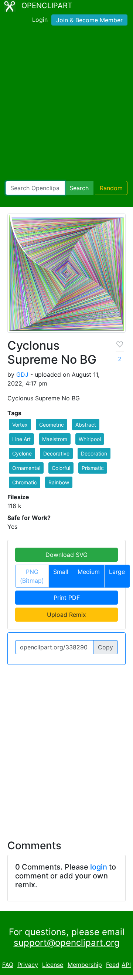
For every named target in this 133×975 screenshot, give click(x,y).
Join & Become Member (89, 20)
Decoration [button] (94, 453)
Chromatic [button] (24, 482)
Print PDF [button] (67, 597)
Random (111, 188)
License (52, 964)
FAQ (7, 964)
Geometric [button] (51, 424)
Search (79, 188)
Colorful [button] (61, 468)
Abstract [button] (85, 424)
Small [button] (60, 571)
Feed (112, 964)
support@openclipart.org (67, 942)
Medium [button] (89, 571)
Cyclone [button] (22, 453)
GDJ (22, 374)
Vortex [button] (20, 424)
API (126, 964)
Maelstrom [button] (54, 439)
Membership (85, 964)
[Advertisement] (66, 104)
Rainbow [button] (58, 482)
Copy (105, 647)
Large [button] (117, 571)
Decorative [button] (56, 453)
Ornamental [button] (26, 468)
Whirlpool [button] (90, 439)
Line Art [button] (21, 439)
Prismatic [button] (93, 468)
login (98, 867)
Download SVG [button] (66, 554)
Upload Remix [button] (66, 614)
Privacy (27, 964)
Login (40, 19)
